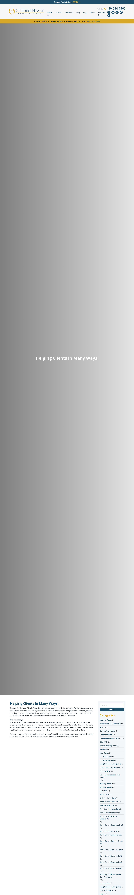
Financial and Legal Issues (110, 767)
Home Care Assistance (109, 813)
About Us (49, 13)
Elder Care (104, 753)
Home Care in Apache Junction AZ (108, 817)
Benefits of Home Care (109, 802)
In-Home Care (105, 883)
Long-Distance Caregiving (110, 764)
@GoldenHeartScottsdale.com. (66, 736)
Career (92, 12)
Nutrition (103, 791)
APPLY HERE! (93, 21)
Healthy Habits (106, 783)
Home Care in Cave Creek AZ (111, 825)
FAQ (78, 12)
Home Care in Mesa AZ (109, 831)
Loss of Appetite (106, 890)
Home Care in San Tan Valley (111, 850)
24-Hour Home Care (108, 798)
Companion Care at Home (110, 738)
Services (58, 12)
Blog (84, 12)
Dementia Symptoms (108, 745)
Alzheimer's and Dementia (110, 723)
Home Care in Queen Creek (111, 835)
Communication (106, 734)
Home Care (104, 794)
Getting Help (105, 771)
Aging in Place (105, 720)
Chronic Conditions (107, 731)
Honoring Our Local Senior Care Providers (110, 875)
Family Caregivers (107, 760)
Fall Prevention (106, 756)
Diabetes (103, 749)
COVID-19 (103, 742)
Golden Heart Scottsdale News (110, 776)
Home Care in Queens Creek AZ (111, 842)
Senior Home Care (107, 805)
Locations (69, 12)
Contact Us (101, 13)
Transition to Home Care (110, 809)
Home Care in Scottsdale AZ (111, 856)
